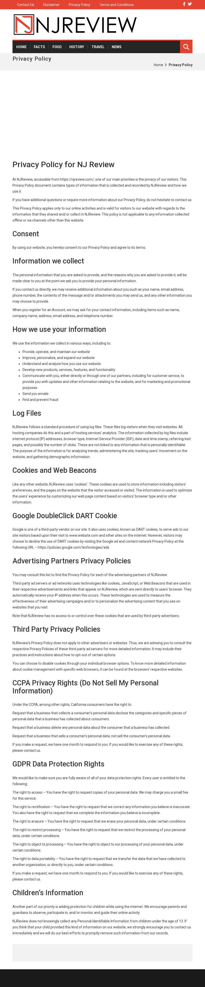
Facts (39, 47)
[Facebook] (184, 4)
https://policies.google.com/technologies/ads (73, 547)
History (76, 47)
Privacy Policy (79, 5)
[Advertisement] (102, 108)
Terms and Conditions (116, 5)
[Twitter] (189, 4)
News (116, 47)
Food (57, 47)
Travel (98, 47)
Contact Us (25, 5)
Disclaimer (51, 5)
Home (21, 47)
